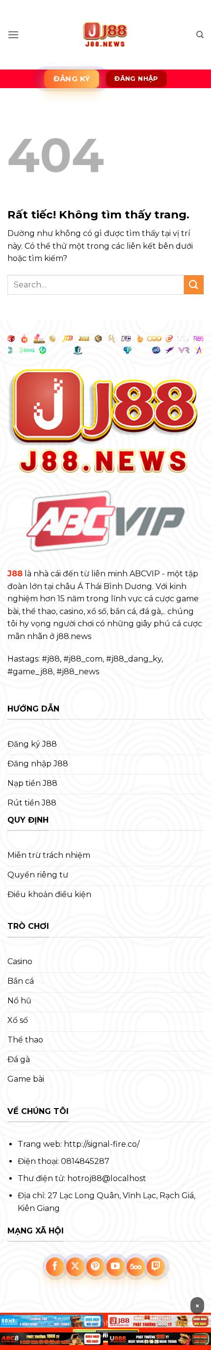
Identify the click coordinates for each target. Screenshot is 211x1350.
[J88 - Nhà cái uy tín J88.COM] (105, 34)
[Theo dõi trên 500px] (136, 1266)
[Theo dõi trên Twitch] (156, 1266)
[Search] (200, 34)
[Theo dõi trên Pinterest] (95, 1266)
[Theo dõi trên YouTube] (115, 1266)
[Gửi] (194, 284)
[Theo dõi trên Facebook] (55, 1266)
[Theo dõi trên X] (75, 1266)
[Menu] (13, 35)
